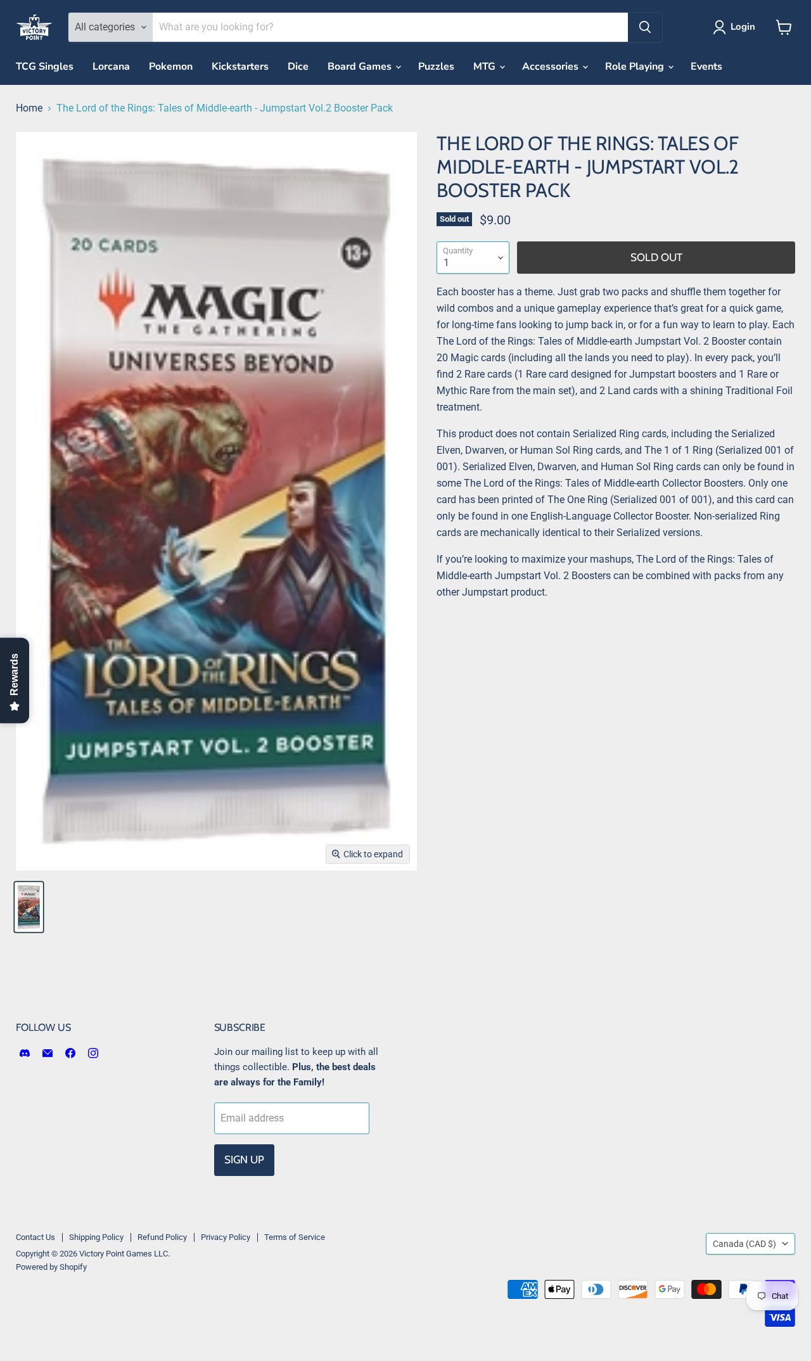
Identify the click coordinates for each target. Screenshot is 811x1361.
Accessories (551, 66)
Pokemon (171, 66)
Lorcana (111, 66)
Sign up (244, 1159)
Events (706, 66)
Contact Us (35, 1237)
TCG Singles (44, 66)
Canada (744, 1244)
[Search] (645, 27)
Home (29, 108)
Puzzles (436, 66)
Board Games (361, 66)
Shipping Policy (96, 1237)
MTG (485, 66)
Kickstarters (240, 66)
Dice (298, 66)
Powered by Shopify (51, 1267)
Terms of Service (294, 1237)
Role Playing (636, 66)
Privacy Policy (225, 1237)
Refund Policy (162, 1237)
